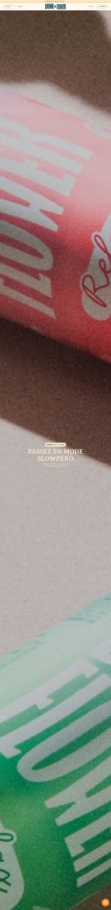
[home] (55, 6)
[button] (9, 6)
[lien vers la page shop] (9, 6)
